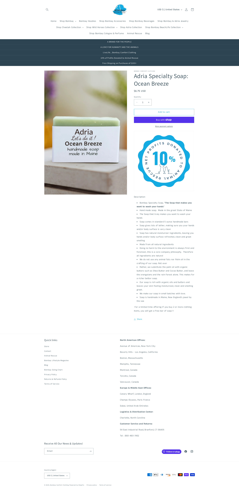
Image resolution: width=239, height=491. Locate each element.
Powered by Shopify (76, 485)
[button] (47, 10)
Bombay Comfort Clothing (59, 485)
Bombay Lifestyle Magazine (56, 360)
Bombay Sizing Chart (53, 370)
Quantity (137, 97)
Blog (46, 365)
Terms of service (105, 485)
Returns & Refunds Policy (55, 379)
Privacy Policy (50, 374)
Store (46, 346)
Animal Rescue (50, 355)
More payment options (164, 126)
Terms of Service (51, 384)
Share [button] (139, 319)
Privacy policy (92, 485)
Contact (47, 351)
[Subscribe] (90, 451)
